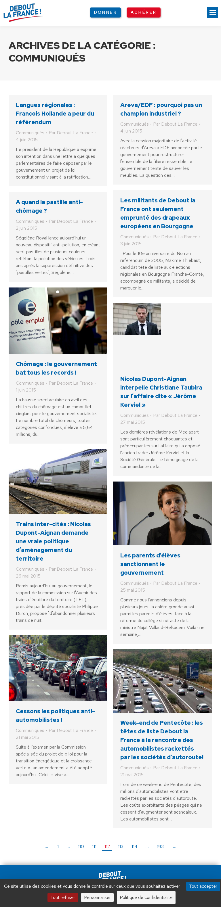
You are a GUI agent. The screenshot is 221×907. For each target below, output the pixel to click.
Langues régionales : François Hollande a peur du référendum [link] (55, 113)
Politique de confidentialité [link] (146, 897)
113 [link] (120, 846)
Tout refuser (62, 897)
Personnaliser (97, 897)
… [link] (68, 846)
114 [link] (135, 846)
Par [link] (71, 133)
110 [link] (81, 846)
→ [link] (174, 846)
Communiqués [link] (30, 133)
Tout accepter (203, 886)
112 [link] (107, 846)
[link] (212, 12)
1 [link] (58, 846)
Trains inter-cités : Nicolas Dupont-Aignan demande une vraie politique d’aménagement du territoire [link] (53, 541)
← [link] (47, 846)
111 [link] (94, 846)
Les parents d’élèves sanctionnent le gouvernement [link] (150, 564)
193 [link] (160, 846)
